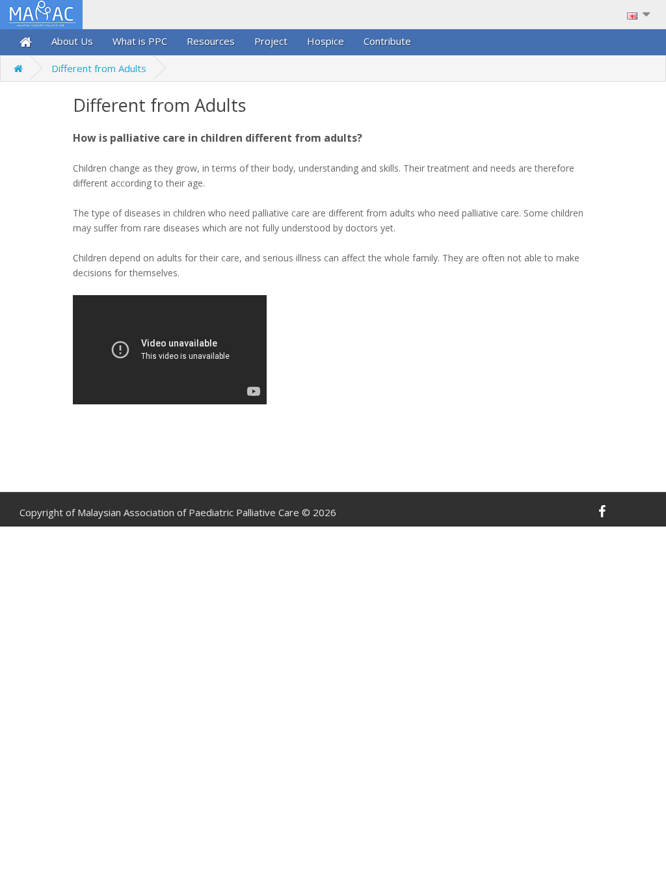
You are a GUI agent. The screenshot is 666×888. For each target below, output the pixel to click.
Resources (211, 40)
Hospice (325, 40)
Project (270, 40)
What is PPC (140, 40)
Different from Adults (98, 68)
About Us (72, 40)
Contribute (387, 40)
